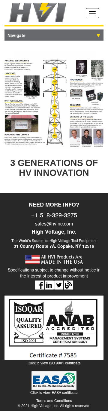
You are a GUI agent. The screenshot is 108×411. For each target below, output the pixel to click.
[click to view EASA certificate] (54, 383)
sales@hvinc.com (54, 224)
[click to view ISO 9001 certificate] (54, 330)
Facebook (39, 285)
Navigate (17, 35)
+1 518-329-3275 (54, 215)
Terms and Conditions (54, 400)
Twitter (58, 285)
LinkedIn (49, 285)
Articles (68, 285)
